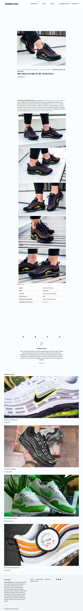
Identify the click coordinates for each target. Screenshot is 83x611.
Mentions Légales (34, 581)
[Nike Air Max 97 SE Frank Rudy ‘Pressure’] (41, 545)
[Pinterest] (48, 336)
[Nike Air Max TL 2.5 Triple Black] (41, 446)
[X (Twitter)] (35, 336)
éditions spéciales (55, 103)
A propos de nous (39, 579)
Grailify (22, 284)
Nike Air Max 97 (47, 69)
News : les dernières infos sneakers (30, 69)
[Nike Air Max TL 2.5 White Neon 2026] (41, 397)
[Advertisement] (41, 17)
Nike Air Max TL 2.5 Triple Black (10, 469)
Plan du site (47, 579)
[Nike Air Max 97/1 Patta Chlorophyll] (41, 496)
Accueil (19, 69)
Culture (44, 3)
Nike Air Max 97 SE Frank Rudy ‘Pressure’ (12, 567)
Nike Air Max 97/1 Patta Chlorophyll (10, 518)
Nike (41, 69)
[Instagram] (60, 579)
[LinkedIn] (60, 336)
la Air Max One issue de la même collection (54, 100)
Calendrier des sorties (64, 3)
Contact (32, 579)
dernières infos (33, 3)
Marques (52, 3)
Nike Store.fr (45, 302)
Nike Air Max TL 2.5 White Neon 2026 (11, 419)
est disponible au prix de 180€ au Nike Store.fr (41, 110)
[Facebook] (23, 336)
